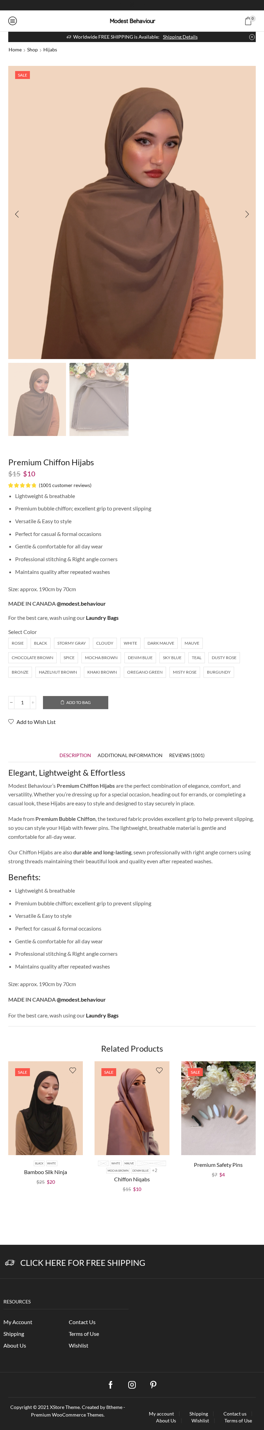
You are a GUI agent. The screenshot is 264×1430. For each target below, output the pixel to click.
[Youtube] (143, 5)
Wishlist (78, 1345)
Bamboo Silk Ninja (45, 1172)
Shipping (13, 1333)
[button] (16, 214)
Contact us (234, 1413)
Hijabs (50, 49)
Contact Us (82, 1322)
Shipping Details (180, 37)
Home (15, 49)
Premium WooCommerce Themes (67, 1415)
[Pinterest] (153, 1385)
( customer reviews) (65, 485)
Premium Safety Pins (218, 1164)
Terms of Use (84, 1333)
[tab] (75, 755)
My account (161, 1413)
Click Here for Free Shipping (82, 1263)
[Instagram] (132, 5)
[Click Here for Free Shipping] (10, 1263)
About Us (14, 1345)
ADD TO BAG (78, 702)
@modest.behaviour (81, 603)
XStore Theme (65, 1407)
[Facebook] (120, 5)
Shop (32, 49)
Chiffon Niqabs (132, 1179)
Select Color (22, 631)
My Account (17, 1322)
